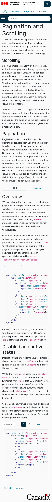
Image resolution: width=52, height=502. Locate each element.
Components (29, 11)
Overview (14, 11)
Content (43, 11)
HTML (14, 188)
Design (37, 188)
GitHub (8, 488)
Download (19, 488)
